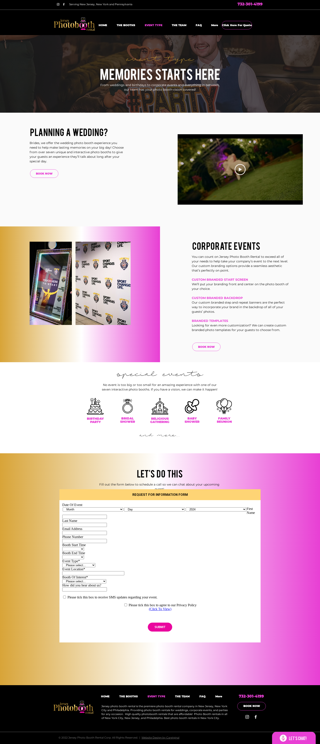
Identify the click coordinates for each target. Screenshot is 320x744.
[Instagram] (58, 4)
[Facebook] (64, 4)
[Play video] (240, 169)
